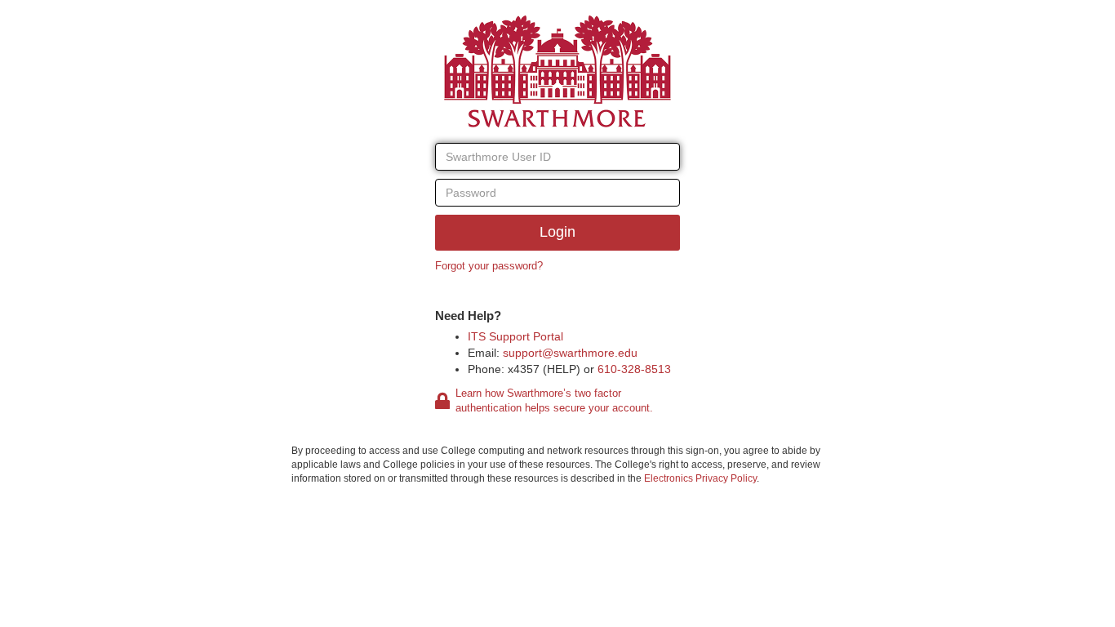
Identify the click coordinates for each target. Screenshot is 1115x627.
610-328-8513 (634, 369)
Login (557, 232)
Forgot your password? (489, 266)
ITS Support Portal (515, 336)
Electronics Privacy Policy (700, 478)
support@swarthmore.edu (570, 352)
